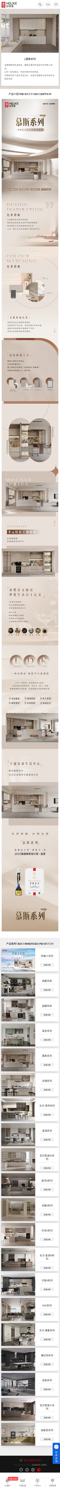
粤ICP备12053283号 (22, 1465)
